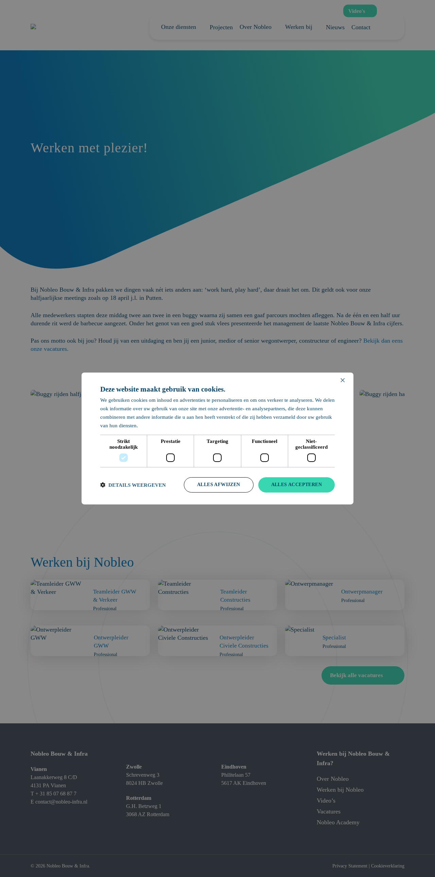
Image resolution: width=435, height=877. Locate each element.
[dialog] (217, 438)
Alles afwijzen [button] (218, 484)
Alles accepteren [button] (296, 484)
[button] (133, 485)
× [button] (342, 380)
